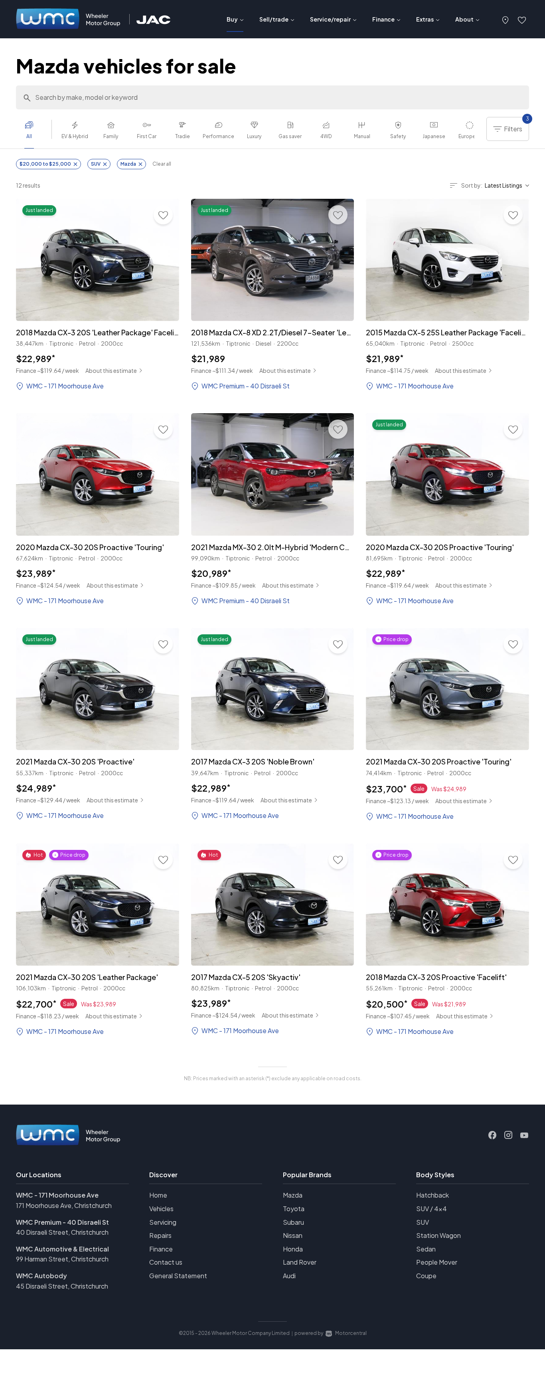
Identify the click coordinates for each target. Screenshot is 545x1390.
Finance (161, 1249)
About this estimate (111, 370)
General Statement (178, 1275)
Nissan (292, 1235)
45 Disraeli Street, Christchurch (62, 1286)
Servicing (162, 1222)
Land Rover (299, 1262)
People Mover (436, 1262)
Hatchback (432, 1195)
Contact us (165, 1262)
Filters (516, 125)
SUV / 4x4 (431, 1208)
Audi (289, 1275)
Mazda (292, 1195)
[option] (34, 132)
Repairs (160, 1235)
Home (158, 1195)
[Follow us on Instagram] (508, 1135)
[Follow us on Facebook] (492, 1135)
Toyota (293, 1208)
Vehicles (161, 1208)
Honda (293, 1249)
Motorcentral (351, 1333)
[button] (505, 19)
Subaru (293, 1222)
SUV (422, 1222)
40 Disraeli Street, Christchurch (62, 1232)
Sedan (426, 1249)
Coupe (426, 1275)
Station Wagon (438, 1235)
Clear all (161, 164)
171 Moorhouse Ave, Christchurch (64, 1205)
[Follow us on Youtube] (524, 1135)
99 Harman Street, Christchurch (62, 1259)
